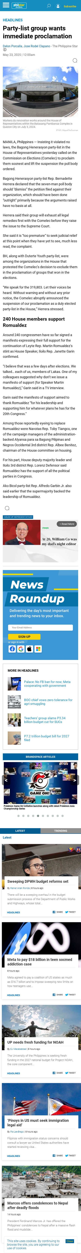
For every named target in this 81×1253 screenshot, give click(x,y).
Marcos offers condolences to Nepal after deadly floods (37, 1205)
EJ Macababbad (18, 1049)
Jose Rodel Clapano (37, 46)
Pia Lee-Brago (17, 1131)
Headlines (13, 20)
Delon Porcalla (12, 46)
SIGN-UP (24, 637)
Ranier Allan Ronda (20, 888)
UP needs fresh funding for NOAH (35, 1042)
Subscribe (70, 6)
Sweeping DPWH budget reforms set (37, 881)
